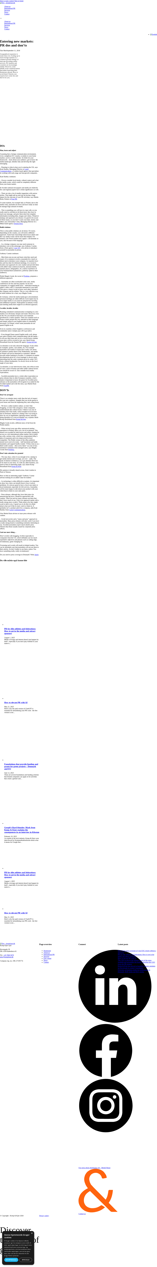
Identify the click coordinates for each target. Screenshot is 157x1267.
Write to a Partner (10, 1265)
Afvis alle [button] (25, 1260)
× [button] (32, 1233)
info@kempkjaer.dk (6, 957)
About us (7, 6)
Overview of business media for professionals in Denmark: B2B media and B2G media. (134, 971)
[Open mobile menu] (1, 18)
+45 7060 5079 (8, 955)
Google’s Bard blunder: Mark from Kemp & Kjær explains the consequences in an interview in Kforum (21, 829)
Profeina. (11, 450)
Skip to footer (18, 1)
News (6, 12)
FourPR (6, 386)
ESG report (47, 958)
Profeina (26, 276)
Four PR (14, 199)
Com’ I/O (17, 248)
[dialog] (18, 1248)
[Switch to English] (153, 34)
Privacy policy (44, 1216)
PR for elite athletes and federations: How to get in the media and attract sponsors (20, 631)
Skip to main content (7, 1)
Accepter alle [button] (11, 1260)
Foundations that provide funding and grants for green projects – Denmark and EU (21, 766)
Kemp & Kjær (32, 342)
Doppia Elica (18, 224)
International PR (9, 8)
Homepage (47, 951)
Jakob (36, 555)
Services (7, 10)
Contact (7, 14)
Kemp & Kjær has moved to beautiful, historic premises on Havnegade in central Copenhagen (136, 967)
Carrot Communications (17, 510)
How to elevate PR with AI (15, 702)
